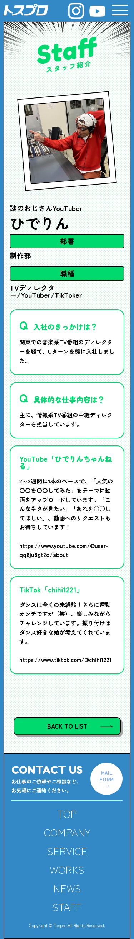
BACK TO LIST (67, 725)
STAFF (67, 907)
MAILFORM (106, 776)
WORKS (67, 869)
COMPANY (67, 832)
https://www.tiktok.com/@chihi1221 (65, 659)
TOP (67, 813)
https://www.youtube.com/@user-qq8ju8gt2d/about (64, 550)
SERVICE (67, 851)
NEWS (67, 888)
